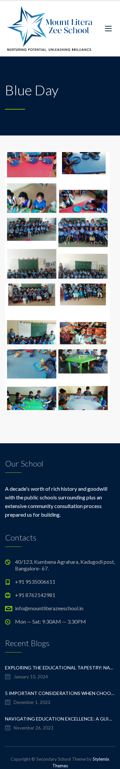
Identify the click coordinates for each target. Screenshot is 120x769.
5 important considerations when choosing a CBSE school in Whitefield (60, 693)
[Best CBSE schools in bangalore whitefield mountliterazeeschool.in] (50, 28)
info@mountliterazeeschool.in (49, 608)
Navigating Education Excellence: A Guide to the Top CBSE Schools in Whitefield (60, 719)
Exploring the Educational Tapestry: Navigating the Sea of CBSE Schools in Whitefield (60, 667)
